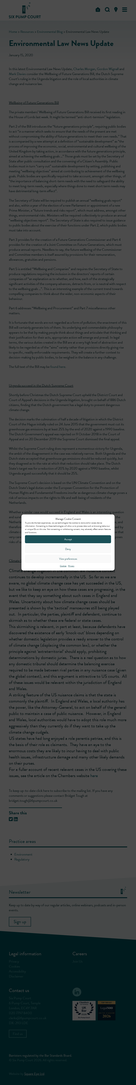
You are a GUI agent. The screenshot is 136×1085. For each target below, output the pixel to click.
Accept (68, 539)
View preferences (68, 559)
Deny (68, 549)
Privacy (71, 566)
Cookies (63, 566)
